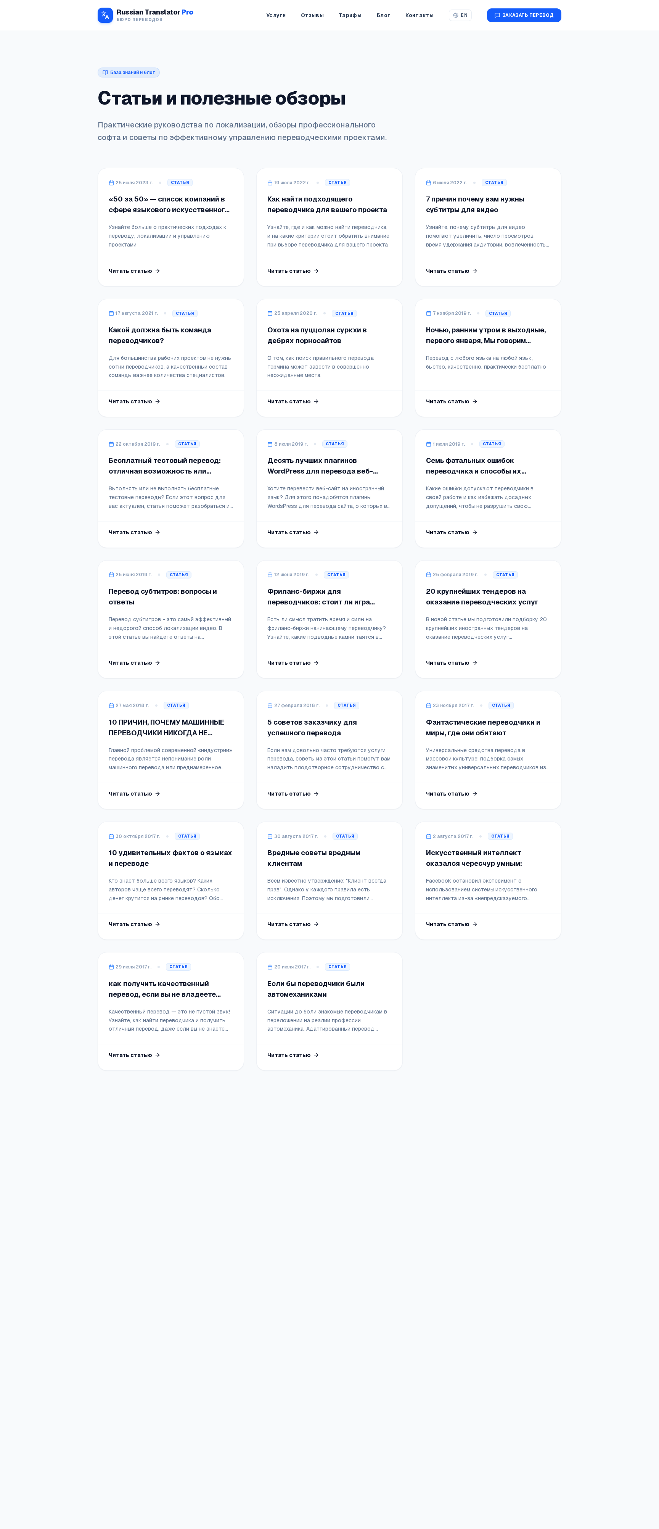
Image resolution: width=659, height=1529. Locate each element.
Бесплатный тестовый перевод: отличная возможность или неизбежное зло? (165, 471)
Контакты (419, 15)
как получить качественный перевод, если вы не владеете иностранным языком (162, 994)
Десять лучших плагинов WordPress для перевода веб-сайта (320, 471)
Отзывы (312, 15)
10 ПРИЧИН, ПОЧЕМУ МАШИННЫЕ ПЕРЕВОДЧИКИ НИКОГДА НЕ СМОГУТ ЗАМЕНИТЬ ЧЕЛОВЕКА (166, 733)
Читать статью (130, 270)
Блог (383, 15)
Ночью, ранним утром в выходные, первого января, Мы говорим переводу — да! (486, 340)
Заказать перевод (528, 15)
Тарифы (350, 15)
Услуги (276, 15)
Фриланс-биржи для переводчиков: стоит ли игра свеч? (318, 602)
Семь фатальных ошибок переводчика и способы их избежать (473, 471)
